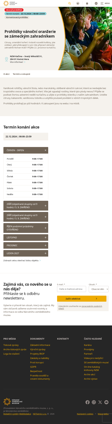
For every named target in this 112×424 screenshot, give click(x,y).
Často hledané (93, 338)
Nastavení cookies (85, 414)
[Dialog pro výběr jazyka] (96, 3)
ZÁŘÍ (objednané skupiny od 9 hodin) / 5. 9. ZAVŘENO (22, 206)
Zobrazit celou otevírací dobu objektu (21, 260)
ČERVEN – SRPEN (15, 150)
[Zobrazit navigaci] (105, 3)
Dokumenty (37, 338)
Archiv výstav (90, 378)
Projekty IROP (37, 353)
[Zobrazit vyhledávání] (69, 3)
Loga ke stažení (11, 353)
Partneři (88, 353)
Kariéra (88, 345)
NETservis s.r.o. (40, 414)
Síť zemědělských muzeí (96, 362)
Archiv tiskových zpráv (14, 349)
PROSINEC (12, 245)
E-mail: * (61, 284)
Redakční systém (11, 414)
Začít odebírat (73, 298)
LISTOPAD (12, 237)
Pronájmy (89, 349)
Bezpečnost (36, 371)
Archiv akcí (89, 374)
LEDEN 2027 (13, 253)
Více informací (16, 62)
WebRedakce (25, 414)
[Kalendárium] (87, 3)
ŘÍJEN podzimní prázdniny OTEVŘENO (20, 228)
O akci (6, 74)
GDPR (33, 366)
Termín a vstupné (21, 74)
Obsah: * (93, 284)
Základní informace (40, 345)
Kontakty (63, 338)
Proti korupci (37, 362)
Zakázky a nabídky (39, 358)
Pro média (9, 338)
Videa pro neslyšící (93, 358)
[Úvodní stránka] (10, 3)
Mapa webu (103, 414)
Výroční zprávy (37, 349)
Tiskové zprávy (11, 345)
